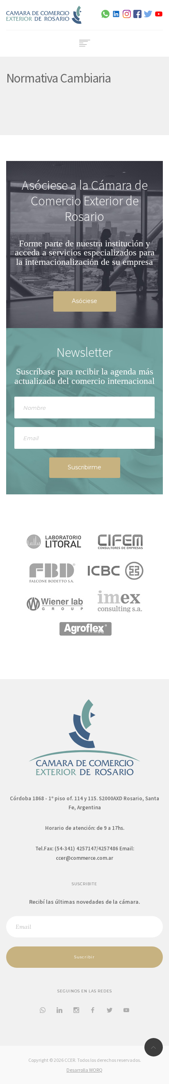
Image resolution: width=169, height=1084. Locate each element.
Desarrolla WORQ (84, 1070)
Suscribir (84, 957)
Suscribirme (84, 467)
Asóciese (84, 301)
